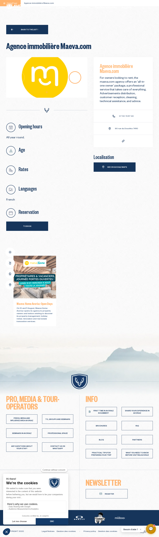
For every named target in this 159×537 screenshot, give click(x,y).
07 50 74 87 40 (126, 116)
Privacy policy (90, 531)
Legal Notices (48, 531)
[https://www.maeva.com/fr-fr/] (123, 141)
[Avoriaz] (18, 7)
